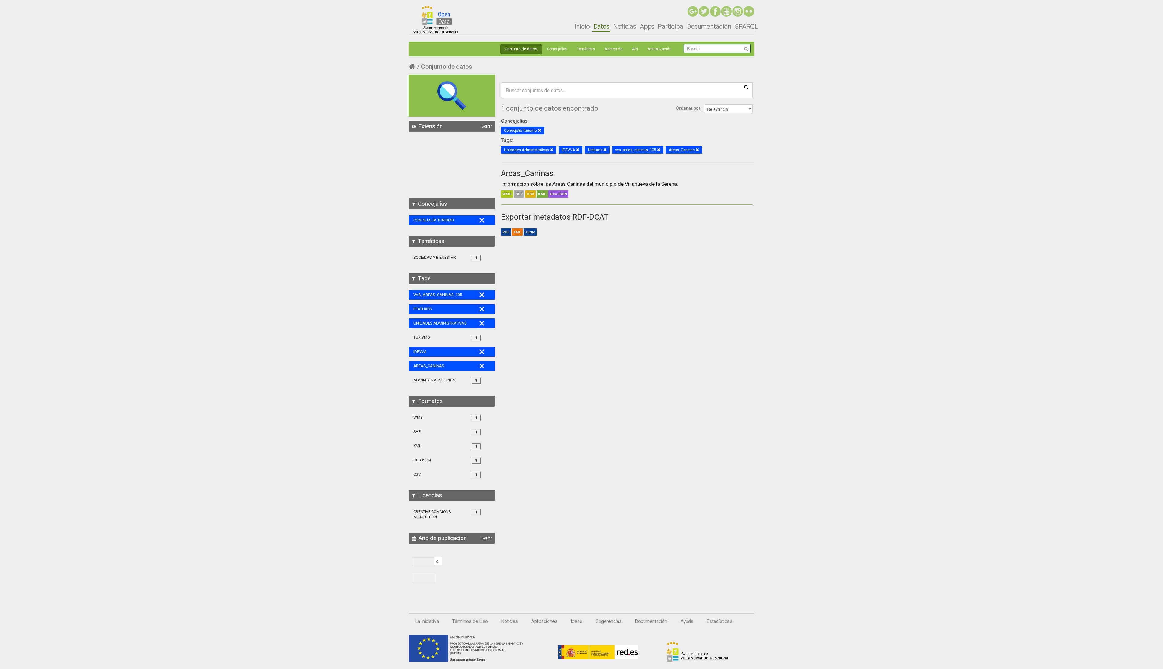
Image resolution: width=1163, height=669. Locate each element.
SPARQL (746, 26)
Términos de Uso (470, 621)
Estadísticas (719, 621)
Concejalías (557, 49)
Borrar (487, 126)
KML (542, 194)
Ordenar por (688, 108)
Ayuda (687, 621)
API (635, 49)
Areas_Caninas (527, 173)
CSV (530, 194)
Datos (601, 26)
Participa (670, 26)
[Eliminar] (539, 131)
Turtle (530, 232)
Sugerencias (609, 621)
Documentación (709, 26)
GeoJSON (558, 194)
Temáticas (586, 49)
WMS (507, 194)
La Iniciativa (427, 621)
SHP (519, 194)
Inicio (582, 26)
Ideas (576, 621)
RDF (505, 232)
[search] (746, 86)
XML (517, 232)
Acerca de (613, 49)
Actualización (659, 49)
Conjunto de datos (521, 49)
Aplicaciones (544, 621)
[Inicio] (435, 19)
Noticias (624, 26)
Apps (647, 26)
